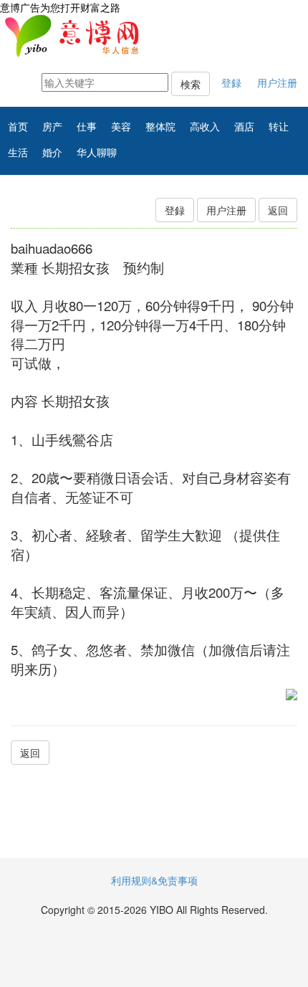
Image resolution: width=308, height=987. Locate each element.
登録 (231, 82)
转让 (279, 126)
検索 (191, 84)
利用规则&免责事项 (154, 880)
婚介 (52, 152)
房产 (52, 126)
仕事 (87, 126)
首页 (18, 126)
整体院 (160, 126)
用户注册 (277, 82)
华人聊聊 (97, 152)
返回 (278, 210)
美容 (121, 126)
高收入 (205, 126)
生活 (18, 152)
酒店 (244, 126)
